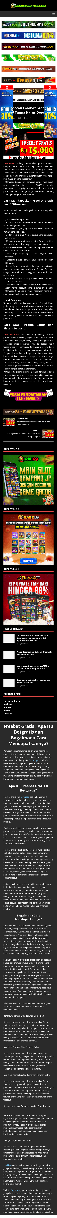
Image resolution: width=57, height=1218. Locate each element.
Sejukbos (7, 1165)
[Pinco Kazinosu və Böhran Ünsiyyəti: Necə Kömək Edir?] (9, 657)
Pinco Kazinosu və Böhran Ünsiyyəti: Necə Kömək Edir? (34, 653)
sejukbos (7, 713)
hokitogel (8, 704)
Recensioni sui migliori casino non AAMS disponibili (33, 681)
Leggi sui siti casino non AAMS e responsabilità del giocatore (33, 667)
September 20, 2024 (14, 118)
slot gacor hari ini (12, 701)
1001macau (9, 163)
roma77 (7, 707)
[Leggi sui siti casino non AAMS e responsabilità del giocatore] (9, 671)
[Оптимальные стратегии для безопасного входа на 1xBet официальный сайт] (9, 641)
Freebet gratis (35, 760)
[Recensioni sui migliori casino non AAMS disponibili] (9, 685)
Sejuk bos (15, 1190)
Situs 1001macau (11, 334)
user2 (28, 118)
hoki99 (6, 710)
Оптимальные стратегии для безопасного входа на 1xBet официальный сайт (32, 638)
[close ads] (50, 87)
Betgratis (25, 797)
